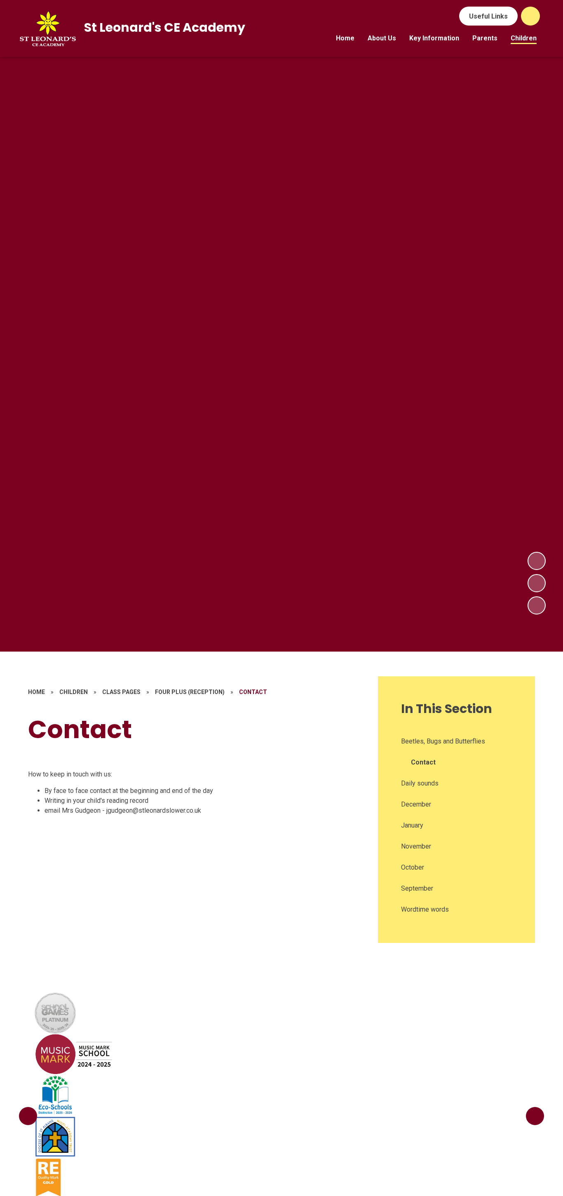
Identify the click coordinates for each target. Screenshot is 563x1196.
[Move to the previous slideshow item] (537, 583)
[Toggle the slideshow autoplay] (537, 605)
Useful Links (488, 16)
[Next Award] (535, 1116)
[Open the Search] (530, 16)
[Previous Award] (28, 1116)
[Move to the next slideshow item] (537, 561)
